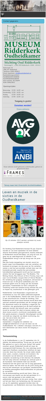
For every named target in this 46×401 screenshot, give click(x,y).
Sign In (21, 1)
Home (3, 1)
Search (15, 1)
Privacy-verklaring (23, 109)
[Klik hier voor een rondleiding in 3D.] (22, 66)
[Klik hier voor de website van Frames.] (13, 176)
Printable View (16, 396)
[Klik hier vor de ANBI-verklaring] (23, 163)
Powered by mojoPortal (19, 398)
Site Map (7, 396)
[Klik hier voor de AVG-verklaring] (23, 145)
